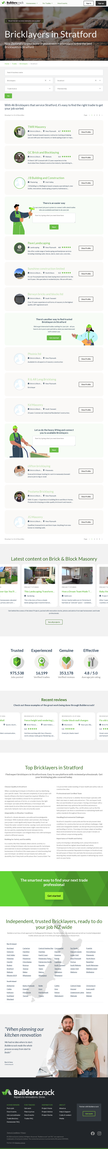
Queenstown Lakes (77, 992)
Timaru (41, 996)
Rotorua (26, 965)
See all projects (54, 622)
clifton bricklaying (39, 466)
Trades (14, 64)
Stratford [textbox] (60, 80)
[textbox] (26, 88)
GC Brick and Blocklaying (43, 152)
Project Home (47, 1108)
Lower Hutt (74, 955)
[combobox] (29, 80)
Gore (40, 989)
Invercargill (90, 989)
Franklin (89, 948)
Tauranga (57, 969)
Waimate (73, 996)
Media (61, 1118)
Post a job (10, 1108)
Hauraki (57, 952)
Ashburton (10, 986)
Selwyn (88, 992)
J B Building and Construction (46, 178)
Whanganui (42, 975)
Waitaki (89, 996)
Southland (10, 996)
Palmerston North (45, 962)
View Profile (86, 132)
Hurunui (73, 989)
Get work (27, 1108)
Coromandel (58, 948)
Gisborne (10, 952)
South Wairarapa (92, 965)
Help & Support (64, 1112)
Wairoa (41, 972)
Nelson (57, 992)
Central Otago (75, 986)
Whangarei (58, 975)
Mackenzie (27, 992)
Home (7, 64)
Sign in (88, 3)
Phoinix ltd (34, 354)
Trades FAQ (28, 1118)
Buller (40, 986)
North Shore (90, 958)
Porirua (73, 962)
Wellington (90, 972)
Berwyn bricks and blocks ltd (45, 294)
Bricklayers (24, 64)
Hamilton (26, 952)
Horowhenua (91, 952)
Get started (54, 338)
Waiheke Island (91, 969)
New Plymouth (75, 958)
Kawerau (57, 955)
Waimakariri (58, 996)
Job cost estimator (13, 1115)
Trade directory (12, 1118)
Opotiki (9, 962)
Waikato (10, 972)
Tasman (25, 996)
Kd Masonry (35, 404)
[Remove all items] (45, 80)
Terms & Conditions (13, 1133)
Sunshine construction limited (46, 268)
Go (8, 96)
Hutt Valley (11, 955)
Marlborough (43, 992)
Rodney (9, 965)
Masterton (26, 958)
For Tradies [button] (47, 3)
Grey (56, 989)
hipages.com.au (20, 1143)
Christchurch (90, 986)
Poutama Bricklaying (41, 491)
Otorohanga (27, 962)
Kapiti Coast (43, 955)
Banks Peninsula (28, 986)
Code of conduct (65, 1115)
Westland (10, 999)
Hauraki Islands (76, 952)
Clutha (9, 989)
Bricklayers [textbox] (11, 80)
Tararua (25, 969)
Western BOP (12, 975)
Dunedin (26, 989)
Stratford (10, 969)
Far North (74, 948)
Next (54, 227)
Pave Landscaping (39, 243)
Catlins (56, 986)
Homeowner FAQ (13, 1122)
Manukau (10, 958)
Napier (56, 958)
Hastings (41, 952)
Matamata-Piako (44, 958)
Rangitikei (90, 962)
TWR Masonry (37, 127)
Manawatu (90, 955)
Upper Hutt (74, 969)
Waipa (25, 972)
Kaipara (25, 955)
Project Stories (47, 1115)
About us (62, 1108)
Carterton (26, 948)
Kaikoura (10, 992)
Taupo (40, 969)
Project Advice (47, 1112)
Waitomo (73, 972)
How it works (62, 3)
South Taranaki (59, 965)
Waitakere (58, 972)
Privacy (23, 1133)
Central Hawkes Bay (45, 948)
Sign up (101, 3)
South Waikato (75, 965)
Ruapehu (41, 965)
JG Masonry (35, 517)
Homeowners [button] (31, 3)
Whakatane (27, 975)
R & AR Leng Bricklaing (42, 379)
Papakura (57, 962)
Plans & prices (29, 1112)
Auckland (10, 948)
